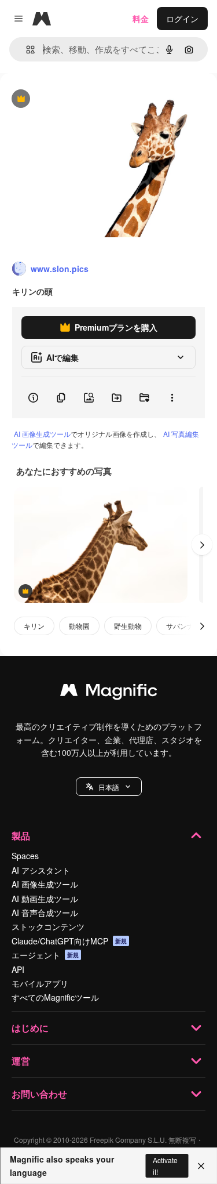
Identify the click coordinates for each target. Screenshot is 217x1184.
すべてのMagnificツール (55, 997)
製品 (21, 835)
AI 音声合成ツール (45, 912)
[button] (109, 786)
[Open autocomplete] (26, 49)
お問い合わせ (39, 1093)
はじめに (30, 1027)
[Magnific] (108, 692)
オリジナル (79, 99)
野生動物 (128, 626)
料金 (141, 18)
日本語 (108, 787)
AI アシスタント (41, 870)
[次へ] (202, 545)
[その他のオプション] (171, 397)
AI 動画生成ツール (45, 898)
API (18, 969)
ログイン (182, 18)
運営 (21, 1060)
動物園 (79, 626)
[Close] (201, 1166)
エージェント (45, 955)
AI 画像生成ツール (42, 434)
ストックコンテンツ (48, 926)
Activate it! (165, 1165)
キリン (34, 626)
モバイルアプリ (40, 983)
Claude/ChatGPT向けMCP (69, 941)
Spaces (25, 855)
